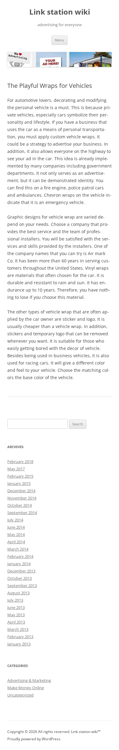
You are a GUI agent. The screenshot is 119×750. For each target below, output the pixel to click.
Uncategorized (20, 695)
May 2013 (16, 614)
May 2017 (16, 469)
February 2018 (20, 461)
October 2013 (19, 578)
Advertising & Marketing (29, 680)
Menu (59, 40)
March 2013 (17, 629)
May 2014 (16, 534)
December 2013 (21, 571)
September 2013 (22, 585)
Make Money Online (25, 687)
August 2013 (18, 593)
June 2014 (16, 527)
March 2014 (17, 549)
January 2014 (19, 563)
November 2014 (21, 498)
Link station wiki (59, 12)
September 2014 (22, 512)
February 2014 (20, 556)
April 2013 (16, 622)
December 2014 (21, 490)
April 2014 (16, 541)
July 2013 (15, 600)
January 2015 (19, 483)
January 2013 (19, 644)
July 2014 (15, 520)
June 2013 (16, 607)
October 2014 (19, 505)
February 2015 (20, 476)
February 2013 (20, 636)
